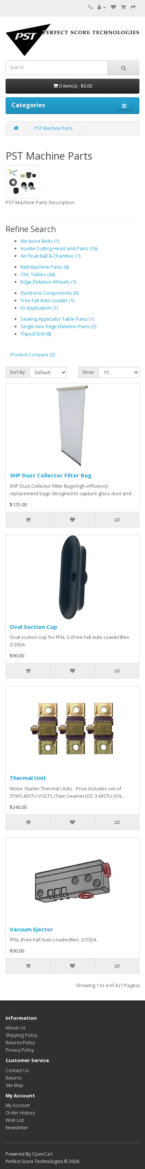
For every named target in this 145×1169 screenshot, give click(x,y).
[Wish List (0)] (113, 7)
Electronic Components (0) (49, 293)
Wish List (15, 1120)
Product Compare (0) (32, 355)
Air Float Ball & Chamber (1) (50, 255)
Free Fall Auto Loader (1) (47, 300)
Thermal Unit (28, 777)
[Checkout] (133, 7)
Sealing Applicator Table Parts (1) (57, 319)
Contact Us (17, 1070)
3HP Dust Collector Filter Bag (50, 475)
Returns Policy (20, 1042)
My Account (18, 1105)
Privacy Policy (20, 1050)
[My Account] (101, 7)
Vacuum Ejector (31, 929)
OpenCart (42, 1154)
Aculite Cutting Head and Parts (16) (58, 248)
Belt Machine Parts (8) (44, 267)
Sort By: (18, 372)
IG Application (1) (39, 307)
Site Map (14, 1085)
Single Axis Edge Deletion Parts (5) (58, 326)
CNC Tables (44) (37, 274)
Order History (20, 1113)
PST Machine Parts (53, 128)
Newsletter (17, 1127)
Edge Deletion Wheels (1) (48, 281)
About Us (15, 1028)
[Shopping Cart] (123, 7)
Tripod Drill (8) (35, 333)
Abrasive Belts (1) (39, 241)
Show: (88, 372)
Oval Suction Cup (33, 626)
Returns (14, 1078)
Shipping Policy (21, 1035)
